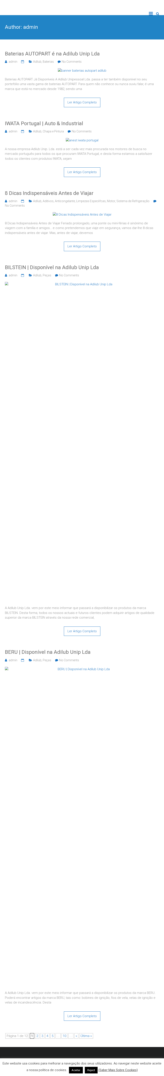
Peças (47, 275)
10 (64, 1036)
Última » (86, 1036)
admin (13, 61)
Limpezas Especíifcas (91, 201)
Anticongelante (65, 201)
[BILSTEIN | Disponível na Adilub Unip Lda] (82, 284)
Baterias (48, 61)
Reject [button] (91, 1070)
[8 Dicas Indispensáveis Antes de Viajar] (82, 214)
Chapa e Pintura (53, 131)
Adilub (37, 61)
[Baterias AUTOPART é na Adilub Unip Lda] (82, 71)
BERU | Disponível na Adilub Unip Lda (48, 652)
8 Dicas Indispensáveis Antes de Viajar (49, 193)
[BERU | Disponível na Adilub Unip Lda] (82, 669)
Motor (111, 201)
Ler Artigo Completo (82, 102)
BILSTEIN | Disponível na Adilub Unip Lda (52, 267)
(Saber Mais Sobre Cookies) (118, 1070)
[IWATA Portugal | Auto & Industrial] (82, 140)
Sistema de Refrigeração (132, 201)
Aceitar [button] (76, 1070)
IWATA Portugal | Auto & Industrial (44, 123)
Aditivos (48, 201)
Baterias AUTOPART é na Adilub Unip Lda (52, 54)
